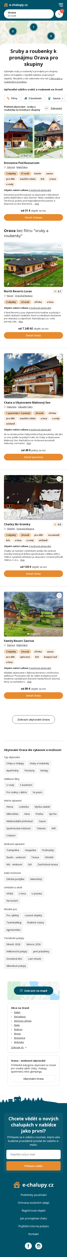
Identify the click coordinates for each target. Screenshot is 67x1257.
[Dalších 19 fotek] (33, 375)
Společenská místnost (18, 828)
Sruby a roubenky (39, 763)
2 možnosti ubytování (40, 190)
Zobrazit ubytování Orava (33, 719)
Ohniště (49, 857)
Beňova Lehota (22, 1020)
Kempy (44, 770)
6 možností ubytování (40, 429)
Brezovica (19, 1037)
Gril (30, 864)
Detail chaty (33, 335)
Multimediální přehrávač (19, 821)
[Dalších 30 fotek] (33, 497)
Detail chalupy (33, 217)
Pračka (39, 813)
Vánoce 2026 (33, 944)
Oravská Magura (23, 295)
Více (37, 203)
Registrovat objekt (34, 1210)
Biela (17, 1025)
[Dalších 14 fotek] (33, 264)
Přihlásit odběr (33, 1166)
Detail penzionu (33, 457)
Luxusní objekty (33, 915)
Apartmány (12, 770)
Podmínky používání (34, 1195)
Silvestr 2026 (13, 944)
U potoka (37, 893)
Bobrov (18, 1029)
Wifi (54, 828)
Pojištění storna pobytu (33, 1226)
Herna (9, 806)
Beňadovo (20, 1016)
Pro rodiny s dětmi (16, 792)
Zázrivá (11, 167)
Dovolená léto (14, 958)
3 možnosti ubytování (40, 668)
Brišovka (19, 1042)
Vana (27, 813)
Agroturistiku (13, 929)
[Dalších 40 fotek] (33, 136)
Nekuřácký (36, 879)
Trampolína (12, 850)
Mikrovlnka (12, 813)
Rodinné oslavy (35, 922)
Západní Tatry (25, 406)
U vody (10, 785)
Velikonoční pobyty (16, 951)
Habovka (11, 406)
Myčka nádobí (42, 806)
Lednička (24, 806)
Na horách (12, 900)
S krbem (10, 835)
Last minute (34, 958)
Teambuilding (13, 922)
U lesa (22, 893)
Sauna (42, 821)
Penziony (29, 770)
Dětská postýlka (15, 879)
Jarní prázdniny (41, 951)
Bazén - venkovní (15, 857)
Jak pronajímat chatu (33, 1218)
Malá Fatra (21, 167)
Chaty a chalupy (15, 763)
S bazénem (26, 785)
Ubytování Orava (33, 1078)
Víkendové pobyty (16, 965)
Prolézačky (48, 850)
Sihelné (11, 528)
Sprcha (53, 813)
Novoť (10, 295)
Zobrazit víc (17, 1047)
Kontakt (33, 1234)
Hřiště (9, 893)
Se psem (37, 792)
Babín (17, 1012)
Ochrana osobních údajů (33, 1203)
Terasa (35, 857)
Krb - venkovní (14, 864)
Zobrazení (56, 108)
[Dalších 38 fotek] (33, 614)
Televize (41, 828)
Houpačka (30, 850)
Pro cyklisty (12, 915)
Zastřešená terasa (47, 864)
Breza (17, 1033)
